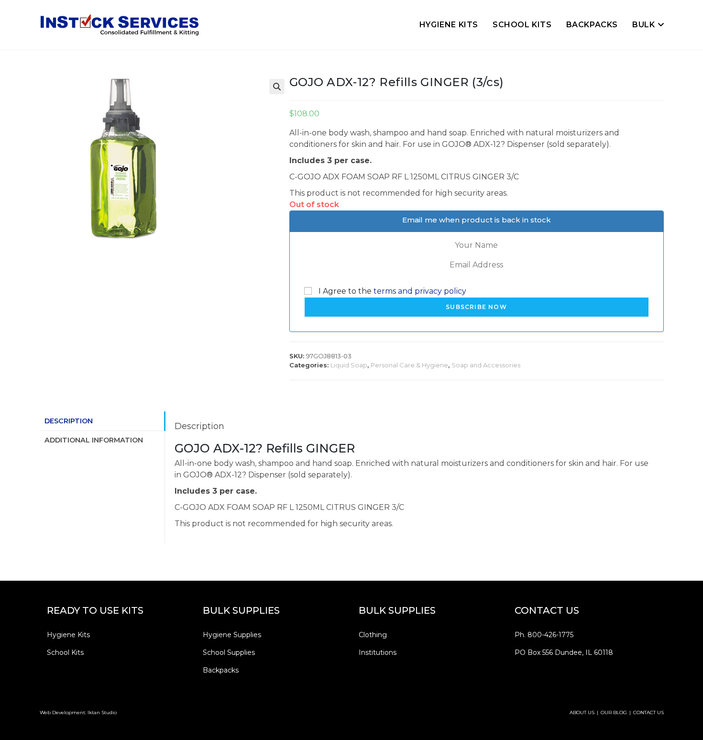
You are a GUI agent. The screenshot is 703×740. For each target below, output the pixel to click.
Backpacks (221, 670)
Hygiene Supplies (232, 634)
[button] (277, 86)
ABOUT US (582, 712)
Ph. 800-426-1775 (544, 634)
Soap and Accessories (485, 365)
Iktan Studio (102, 712)
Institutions (377, 652)
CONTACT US (648, 712)
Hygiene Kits (68, 634)
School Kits (65, 652)
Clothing (373, 634)
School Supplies (229, 652)
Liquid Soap (348, 365)
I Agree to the (391, 291)
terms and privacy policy (419, 291)
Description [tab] (68, 421)
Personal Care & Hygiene (409, 365)
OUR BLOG (614, 712)
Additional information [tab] (93, 440)
